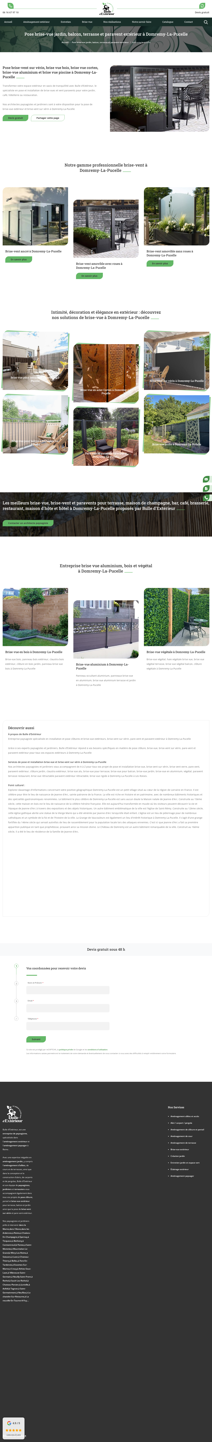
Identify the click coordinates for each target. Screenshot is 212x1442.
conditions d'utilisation (97, 1049)
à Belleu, (14, 1260)
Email (31, 1000)
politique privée (66, 1049)
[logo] (106, 9)
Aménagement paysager (182, 1176)
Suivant (36, 1039)
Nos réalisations (112, 21)
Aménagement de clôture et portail (187, 1129)
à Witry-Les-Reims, (18, 1252)
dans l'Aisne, (15, 1229)
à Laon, (14, 1256)
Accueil (8, 21)
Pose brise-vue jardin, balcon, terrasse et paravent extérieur (100, 42)
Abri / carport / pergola (181, 1123)
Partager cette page (47, 117)
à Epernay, (23, 1237)
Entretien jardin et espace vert (185, 1162)
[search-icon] (206, 22)
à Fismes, (20, 1244)
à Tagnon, (13, 1288)
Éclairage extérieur (180, 1169)
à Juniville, (24, 1284)
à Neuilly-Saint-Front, (21, 1276)
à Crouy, (13, 1268)
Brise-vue (87, 21)
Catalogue (167, 21)
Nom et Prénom (35, 982)
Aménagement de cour (181, 1136)
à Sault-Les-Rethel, (18, 1280)
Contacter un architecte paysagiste (28, 523)
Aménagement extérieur (36, 21)
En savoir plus (19, 259)
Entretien (66, 21)
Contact (188, 21)
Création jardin (178, 1156)
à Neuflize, (21, 1292)
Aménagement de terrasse (183, 1142)
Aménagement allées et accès (185, 1116)
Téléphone (33, 1018)
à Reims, (16, 1233)
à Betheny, (17, 1241)
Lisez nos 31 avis (14, 1434)
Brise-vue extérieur (180, 1149)
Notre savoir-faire (141, 21)
